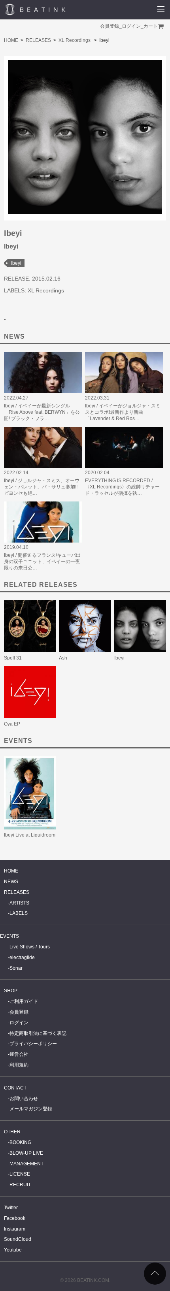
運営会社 (18, 1054)
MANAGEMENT (26, 1164)
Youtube (13, 1250)
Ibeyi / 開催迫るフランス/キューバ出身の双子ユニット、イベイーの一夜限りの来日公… (42, 561)
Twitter (11, 1207)
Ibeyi (16, 263)
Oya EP (12, 724)
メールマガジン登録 (30, 1109)
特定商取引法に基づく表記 (37, 1033)
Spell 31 (13, 658)
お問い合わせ (23, 1098)
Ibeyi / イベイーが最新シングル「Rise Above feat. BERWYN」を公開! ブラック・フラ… (42, 412)
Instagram (14, 1229)
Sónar (16, 968)
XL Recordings (75, 40)
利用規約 (18, 1065)
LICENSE (19, 1174)
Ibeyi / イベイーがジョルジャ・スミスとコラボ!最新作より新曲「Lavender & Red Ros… (123, 412)
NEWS (11, 881)
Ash (63, 658)
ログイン (131, 26)
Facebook (14, 1218)
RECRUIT (20, 1184)
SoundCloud (17, 1239)
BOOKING (20, 1142)
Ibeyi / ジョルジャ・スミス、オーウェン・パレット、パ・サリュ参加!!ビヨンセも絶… (41, 487)
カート (151, 26)
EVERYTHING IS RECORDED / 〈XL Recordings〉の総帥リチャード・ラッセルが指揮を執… (122, 487)
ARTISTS (19, 903)
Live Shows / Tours (29, 947)
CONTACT (15, 1088)
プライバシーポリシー (33, 1043)
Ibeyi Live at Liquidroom (29, 835)
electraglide (22, 957)
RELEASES (38, 40)
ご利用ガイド (23, 1001)
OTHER (12, 1132)
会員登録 (109, 26)
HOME (11, 40)
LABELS (18, 913)
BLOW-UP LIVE (26, 1153)
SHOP (10, 990)
